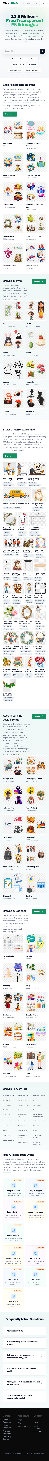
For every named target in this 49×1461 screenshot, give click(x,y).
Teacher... (21, 485)
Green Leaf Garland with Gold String (7, 695)
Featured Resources (7, 1432)
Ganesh (20, 1110)
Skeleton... (32, 483)
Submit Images (24, 1426)
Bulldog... (16, 577)
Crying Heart (39, 674)
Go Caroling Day (32, 867)
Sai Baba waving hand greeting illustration (38, 505)
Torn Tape (38, 577)
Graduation (7, 1015)
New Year (6, 1074)
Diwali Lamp (7, 1135)
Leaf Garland (8, 700)
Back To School (38, 558)
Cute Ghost (6, 1100)
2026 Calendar (8, 956)
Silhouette (30, 411)
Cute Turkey (7, 1115)
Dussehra (36, 1110)
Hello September (9, 651)
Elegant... (7, 532)
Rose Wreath (8, 535)
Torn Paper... (39, 603)
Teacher (38, 629)
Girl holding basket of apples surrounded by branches (11, 648)
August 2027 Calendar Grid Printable (37, 529)
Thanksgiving (31, 837)
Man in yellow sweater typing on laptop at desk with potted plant (9, 480)
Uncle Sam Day (31, 266)
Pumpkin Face (22, 1121)
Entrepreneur (8, 778)
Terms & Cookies (37, 1427)
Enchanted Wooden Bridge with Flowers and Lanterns (28, 552)
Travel (28, 1074)
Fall (34, 1100)
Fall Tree (36, 1126)
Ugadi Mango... (9, 697)
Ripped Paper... (40, 600)
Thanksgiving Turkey (22, 1136)
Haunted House (18, 64)
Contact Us (38, 1432)
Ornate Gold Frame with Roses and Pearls (26, 623)
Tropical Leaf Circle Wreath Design (27, 647)
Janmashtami (8, 236)
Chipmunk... (16, 600)
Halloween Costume (19, 59)
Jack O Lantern (15, 70)
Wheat (35, 1130)
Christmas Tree (23, 1142)
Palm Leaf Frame (26, 651)
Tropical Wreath (26, 654)
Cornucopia (37, 1105)
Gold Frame (23, 629)
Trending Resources (7, 1421)
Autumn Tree (22, 1126)
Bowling (29, 896)
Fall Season (7, 1105)
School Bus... (8, 507)
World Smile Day (9, 175)
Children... (17, 507)
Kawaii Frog (7, 626)
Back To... (39, 554)
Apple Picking (31, 808)
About (36, 1420)
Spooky (34, 59)
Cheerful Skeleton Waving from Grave (35, 479)
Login (20, 1420)
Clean (10, 3)
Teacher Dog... (40, 651)
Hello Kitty (22, 535)
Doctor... (6, 600)
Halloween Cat (8, 808)
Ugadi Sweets (6, 675)
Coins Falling (28, 675)
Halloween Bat (23, 1095)
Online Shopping (8, 1140)
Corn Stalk (6, 1110)
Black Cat (32, 64)
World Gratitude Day (11, 867)
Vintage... (38, 580)
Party (28, 985)
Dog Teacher (40, 654)
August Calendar (35, 535)
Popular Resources (7, 1426)
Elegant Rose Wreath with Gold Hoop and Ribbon (9, 529)
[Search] (37, 3)
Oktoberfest (8, 205)
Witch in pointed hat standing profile (7, 575)
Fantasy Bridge (26, 555)
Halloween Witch (7, 578)
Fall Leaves (6, 1126)
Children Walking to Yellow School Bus (16, 503)
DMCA (36, 1423)
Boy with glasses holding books (28, 598)
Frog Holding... (8, 629)
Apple (5, 1130)
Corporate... (7, 483)
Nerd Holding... (29, 601)
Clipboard (7, 896)
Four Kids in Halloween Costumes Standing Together (11, 552)
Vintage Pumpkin (38, 1121)
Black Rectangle (27, 578)
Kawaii (28, 353)
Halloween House (9, 1121)
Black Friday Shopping (22, 1116)
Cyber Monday (8, 837)
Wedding (6, 985)
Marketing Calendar (7, 1438)
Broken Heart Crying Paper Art (40, 670)
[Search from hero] (42, 51)
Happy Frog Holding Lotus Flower (10, 622)
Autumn (6, 1044)
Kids (17, 554)
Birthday (29, 956)
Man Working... (8, 485)
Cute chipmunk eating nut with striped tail (17, 597)
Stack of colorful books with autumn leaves (17, 672)
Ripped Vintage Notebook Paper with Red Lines (40, 575)
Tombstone (22, 1100)
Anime (5, 353)
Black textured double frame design (28, 575)
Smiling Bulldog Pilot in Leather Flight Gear (17, 575)
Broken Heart (39, 677)
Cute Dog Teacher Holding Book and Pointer (40, 649)
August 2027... (34, 532)
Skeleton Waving (34, 485)
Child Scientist (7, 604)
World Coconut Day (33, 236)
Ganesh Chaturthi (32, 70)
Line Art (6, 382)
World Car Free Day (33, 175)
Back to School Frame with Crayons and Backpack (40, 552)
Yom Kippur (7, 143)
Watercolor (30, 382)
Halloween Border (39, 1095)
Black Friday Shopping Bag (38, 1116)
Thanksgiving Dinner (34, 778)
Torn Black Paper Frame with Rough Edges (38, 598)
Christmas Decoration (37, 1143)
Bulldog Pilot (15, 581)
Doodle (6, 411)
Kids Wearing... (8, 554)
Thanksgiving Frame (37, 1136)
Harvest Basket (23, 1105)
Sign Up (21, 1423)
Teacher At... (22, 483)
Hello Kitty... (22, 532)
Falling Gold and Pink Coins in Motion (28, 672)
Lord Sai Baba (37, 507)
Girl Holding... (8, 654)
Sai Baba (36, 510)
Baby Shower (31, 1044)
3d (4, 323)
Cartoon (29, 323)
